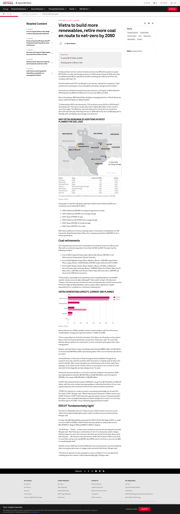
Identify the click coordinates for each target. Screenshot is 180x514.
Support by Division (97, 487)
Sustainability (144, 32)
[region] (90, 509)
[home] (3, 14)
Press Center (28, 494)
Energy (9, 14)
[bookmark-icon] (145, 23)
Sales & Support (96, 484)
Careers (127, 484)
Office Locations (96, 497)
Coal (140, 36)
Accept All (144, 509)
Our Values (27, 484)
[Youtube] (96, 471)
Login (174, 3)
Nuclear (139, 39)
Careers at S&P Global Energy (33, 497)
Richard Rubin (137, 51)
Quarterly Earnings (63, 490)
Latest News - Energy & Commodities (31, 14)
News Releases (62, 487)
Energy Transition (133, 32)
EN (156, 3)
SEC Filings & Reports (64, 494)
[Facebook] (88, 471)
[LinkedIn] (99, 471)
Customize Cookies (131, 509)
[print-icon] (149, 23)
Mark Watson (71, 43)
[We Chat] (103, 471)
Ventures (26, 490)
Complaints (95, 494)
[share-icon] (152, 23)
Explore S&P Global (24, 3)
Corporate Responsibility (132, 487)
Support (165, 3)
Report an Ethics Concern (99, 490)
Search (148, 3)
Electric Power (132, 36)
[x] (84, 471)
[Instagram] (92, 471)
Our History (27, 487)
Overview (60, 484)
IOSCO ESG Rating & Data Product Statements (139, 494)
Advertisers (61, 497)
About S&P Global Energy (132, 497)
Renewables (131, 39)
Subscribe (172, 9)
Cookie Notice (35, 512)
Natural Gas (147, 36)
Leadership (128, 490)
